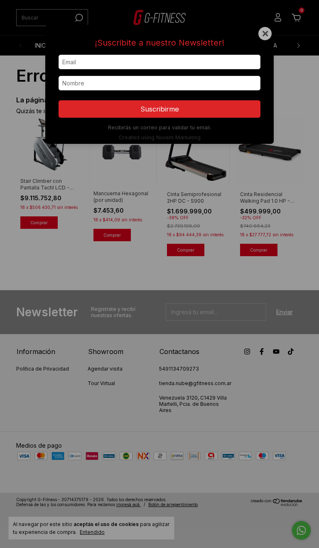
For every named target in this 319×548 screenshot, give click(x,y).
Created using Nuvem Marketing (160, 137)
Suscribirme (159, 109)
